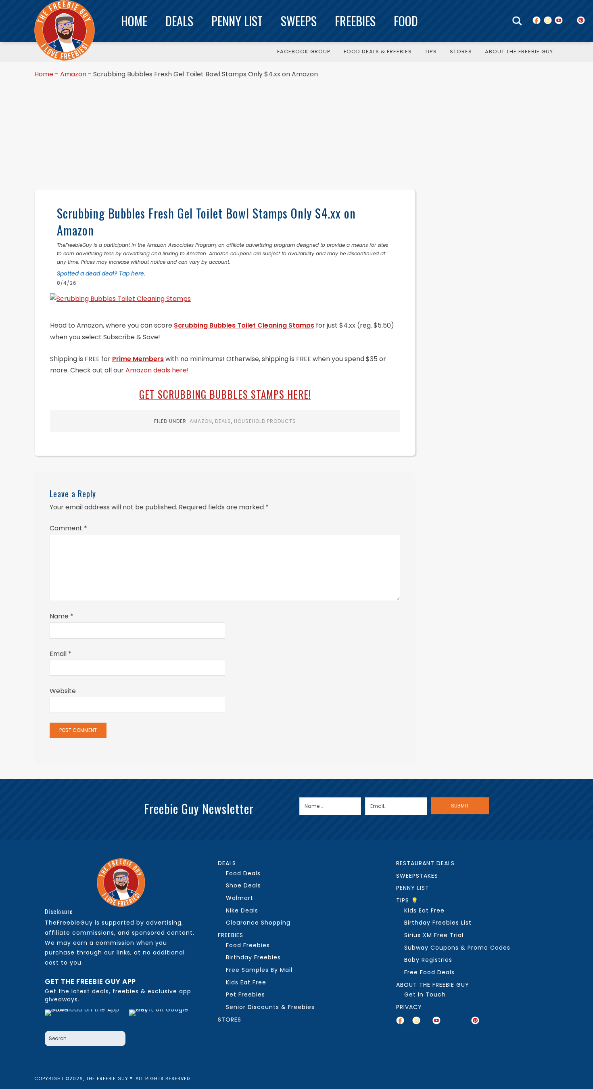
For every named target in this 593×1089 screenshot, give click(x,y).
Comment (68, 528)
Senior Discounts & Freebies (270, 1007)
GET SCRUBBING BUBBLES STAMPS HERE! (225, 394)
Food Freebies (248, 945)
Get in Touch (425, 994)
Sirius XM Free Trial (434, 935)
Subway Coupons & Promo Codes (457, 948)
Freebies (355, 21)
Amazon (73, 74)
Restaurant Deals (425, 863)
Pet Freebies (245, 994)
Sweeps (299, 21)
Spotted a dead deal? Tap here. (101, 273)
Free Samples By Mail (259, 970)
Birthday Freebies (253, 957)
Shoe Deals (243, 885)
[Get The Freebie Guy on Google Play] (160, 1018)
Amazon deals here (156, 370)
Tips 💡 (407, 900)
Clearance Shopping (258, 923)
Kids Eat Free (246, 982)
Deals (179, 21)
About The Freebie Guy (432, 985)
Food (406, 21)
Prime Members (138, 359)
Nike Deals (242, 910)
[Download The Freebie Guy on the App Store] (84, 1018)
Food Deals (243, 873)
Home (134, 21)
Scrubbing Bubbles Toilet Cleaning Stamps (244, 325)
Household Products (265, 421)
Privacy (409, 1007)
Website (63, 691)
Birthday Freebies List (438, 923)
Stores (229, 1019)
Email (60, 653)
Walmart (239, 898)
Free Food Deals (429, 972)
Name (61, 616)
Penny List (237, 21)
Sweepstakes (417, 876)
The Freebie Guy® (64, 30)
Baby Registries (428, 960)
